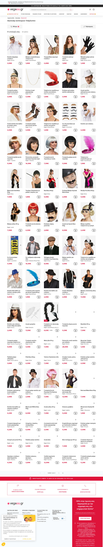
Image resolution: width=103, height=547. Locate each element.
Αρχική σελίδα (10, 18)
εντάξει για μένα (27, 539)
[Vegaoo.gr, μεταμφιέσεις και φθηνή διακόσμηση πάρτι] (15, 9)
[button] (3, 544)
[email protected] (12, 1)
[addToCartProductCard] (20, 63)
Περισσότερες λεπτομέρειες (17, 3)
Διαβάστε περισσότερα (10, 539)
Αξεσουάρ (17, 18)
